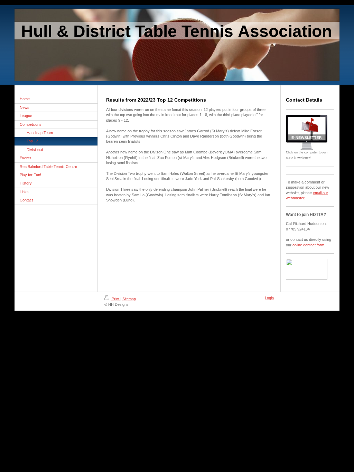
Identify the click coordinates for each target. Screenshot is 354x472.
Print (115, 299)
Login (269, 298)
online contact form (308, 245)
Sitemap (129, 299)
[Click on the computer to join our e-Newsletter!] (306, 132)
